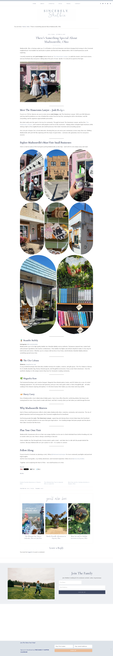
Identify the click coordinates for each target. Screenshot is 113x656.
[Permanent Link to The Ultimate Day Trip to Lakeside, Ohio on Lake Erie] (33, 534)
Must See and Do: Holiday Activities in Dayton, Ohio (79, 537)
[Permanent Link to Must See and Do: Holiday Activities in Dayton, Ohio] (79, 534)
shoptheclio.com (31, 364)
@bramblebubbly (32, 344)
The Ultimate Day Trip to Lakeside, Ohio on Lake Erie (33, 537)
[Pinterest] (106, 1)
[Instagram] (108, 1)
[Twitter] (103, 1)
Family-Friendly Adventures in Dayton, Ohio (56, 537)
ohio (49, 34)
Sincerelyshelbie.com (56, 15)
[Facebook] (101, 1)
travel (53, 34)
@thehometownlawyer (59, 454)
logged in (30, 552)
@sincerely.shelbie (78, 458)
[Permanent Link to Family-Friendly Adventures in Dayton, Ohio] (56, 534)
